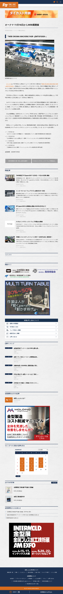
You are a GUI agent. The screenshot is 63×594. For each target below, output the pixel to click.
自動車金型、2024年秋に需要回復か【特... (26, 365)
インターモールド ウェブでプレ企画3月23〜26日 (30, 191)
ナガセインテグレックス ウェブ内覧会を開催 (29, 221)
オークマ (8, 84)
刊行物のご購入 (36, 581)
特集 (16, 572)
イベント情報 (17, 30)
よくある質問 (38, 578)
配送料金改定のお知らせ (12, 518)
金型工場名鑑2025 (19, 496)
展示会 (23, 30)
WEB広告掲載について (47, 581)
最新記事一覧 (10, 572)
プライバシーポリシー (21, 578)
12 (31, 462)
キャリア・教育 (45, 572)
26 (31, 469)
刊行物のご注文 (14, 326)
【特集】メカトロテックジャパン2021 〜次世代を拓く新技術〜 (34, 237)
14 (40, 462)
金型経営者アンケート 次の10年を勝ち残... (26, 348)
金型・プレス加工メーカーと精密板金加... (26, 357)
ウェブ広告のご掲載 (15, 330)
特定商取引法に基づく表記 (33, 583)
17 (22, 466)
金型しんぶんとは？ (19, 398)
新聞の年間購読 (14, 323)
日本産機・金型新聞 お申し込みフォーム (22, 581)
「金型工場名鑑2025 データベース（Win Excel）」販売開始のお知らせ (23, 514)
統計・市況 (38, 572)
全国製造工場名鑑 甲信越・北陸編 (23, 487)
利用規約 (30, 578)
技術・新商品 (30, 572)
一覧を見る (54, 482)
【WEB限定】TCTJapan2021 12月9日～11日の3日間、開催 (32, 175)
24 (22, 469)
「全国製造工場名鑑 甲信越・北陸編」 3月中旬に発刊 (19, 511)
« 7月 (18, 476)
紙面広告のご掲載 (14, 333)
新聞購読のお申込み (46, 592)
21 (40, 466)
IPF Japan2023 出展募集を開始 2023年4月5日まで (31, 206)
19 (31, 466)
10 (22, 462)
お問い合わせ (13, 336)
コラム (15, 401)
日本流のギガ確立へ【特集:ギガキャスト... (26, 383)
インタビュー (23, 572)
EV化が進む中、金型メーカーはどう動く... (26, 374)
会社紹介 (12, 578)
